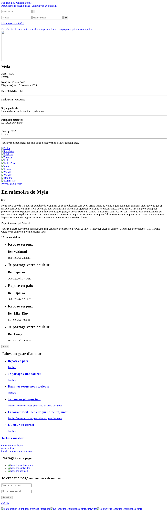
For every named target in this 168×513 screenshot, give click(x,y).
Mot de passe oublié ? (12, 23)
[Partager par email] (18, 471)
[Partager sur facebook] (20, 465)
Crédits (5, 503)
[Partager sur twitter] (19, 468)
